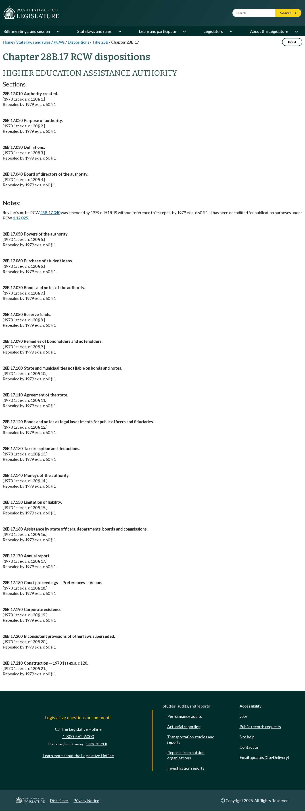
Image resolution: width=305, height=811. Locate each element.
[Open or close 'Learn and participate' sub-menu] (184, 31)
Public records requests (260, 726)
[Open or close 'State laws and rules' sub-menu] (119, 31)
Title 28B (100, 42)
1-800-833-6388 (96, 744)
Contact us (249, 747)
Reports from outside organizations (186, 755)
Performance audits (184, 716)
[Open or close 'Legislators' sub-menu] (231, 31)
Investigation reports (185, 768)
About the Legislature (269, 31)
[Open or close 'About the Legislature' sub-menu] (296, 31)
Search (286, 13)
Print (292, 42)
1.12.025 (20, 217)
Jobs (244, 716)
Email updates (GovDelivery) (264, 757)
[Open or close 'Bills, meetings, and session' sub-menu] (58, 31)
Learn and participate (157, 31)
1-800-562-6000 (78, 736)
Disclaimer (59, 800)
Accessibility (250, 706)
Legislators (213, 31)
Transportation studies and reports (190, 739)
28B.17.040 (50, 212)
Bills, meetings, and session (26, 31)
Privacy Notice (86, 800)
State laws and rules (94, 31)
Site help (247, 736)
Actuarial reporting (184, 726)
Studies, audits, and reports (186, 706)
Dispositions (78, 42)
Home (8, 42)
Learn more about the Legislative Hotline (78, 755)
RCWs (59, 42)
